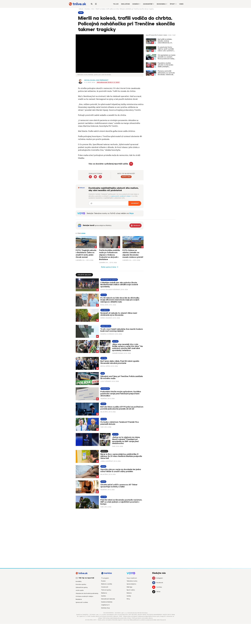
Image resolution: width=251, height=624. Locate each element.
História (103, 358)
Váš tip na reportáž (86, 578)
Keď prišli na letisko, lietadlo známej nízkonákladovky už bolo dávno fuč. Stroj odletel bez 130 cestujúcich (165, 41)
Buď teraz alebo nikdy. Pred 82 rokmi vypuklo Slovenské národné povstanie (119, 362)
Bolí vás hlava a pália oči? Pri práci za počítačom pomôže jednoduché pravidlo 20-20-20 (121, 408)
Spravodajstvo (131, 584)
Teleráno (103, 398)
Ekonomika (161, 4)
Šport (172, 4)
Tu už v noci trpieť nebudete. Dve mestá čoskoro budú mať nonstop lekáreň (121, 330)
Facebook (159, 582)
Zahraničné (147, 4)
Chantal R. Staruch (107, 334)
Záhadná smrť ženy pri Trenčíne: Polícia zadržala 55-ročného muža (121, 377)
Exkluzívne (125, 4)
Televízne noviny (132, 581)
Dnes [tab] (165, 35)
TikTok (158, 591)
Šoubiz (103, 581)
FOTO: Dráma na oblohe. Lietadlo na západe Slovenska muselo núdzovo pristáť (132, 253)
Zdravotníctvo (105, 326)
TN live (115, 4)
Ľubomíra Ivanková (80, 260)
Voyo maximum (132, 578)
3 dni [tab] (169, 35)
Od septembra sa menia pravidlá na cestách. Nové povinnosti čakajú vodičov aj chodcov (166, 57)
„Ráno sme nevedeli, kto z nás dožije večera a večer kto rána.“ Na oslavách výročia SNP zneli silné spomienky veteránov (127, 347)
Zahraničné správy (82, 587)
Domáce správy (81, 584)
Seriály (129, 596)
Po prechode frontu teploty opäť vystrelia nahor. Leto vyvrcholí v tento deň (166, 49)
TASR (101, 427)
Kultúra (115, 341)
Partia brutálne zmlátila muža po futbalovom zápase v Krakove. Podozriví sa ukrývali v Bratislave (109, 255)
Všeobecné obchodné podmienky (87, 593)
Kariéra (103, 596)
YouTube (159, 587)
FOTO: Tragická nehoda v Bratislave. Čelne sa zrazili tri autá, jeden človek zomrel (86, 253)
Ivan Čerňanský (102, 80)
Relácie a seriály (106, 584)
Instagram (159, 578)
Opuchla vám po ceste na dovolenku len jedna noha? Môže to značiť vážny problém (120, 470)
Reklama (104, 593)
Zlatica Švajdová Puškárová (110, 289)
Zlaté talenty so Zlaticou (109, 279)
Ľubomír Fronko (117, 353)
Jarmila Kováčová (106, 461)
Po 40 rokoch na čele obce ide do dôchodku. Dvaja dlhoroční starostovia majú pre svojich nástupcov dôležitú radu (120, 300)
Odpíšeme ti (105, 605)
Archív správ (80, 590)
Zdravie (103, 403)
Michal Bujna (89, 80)
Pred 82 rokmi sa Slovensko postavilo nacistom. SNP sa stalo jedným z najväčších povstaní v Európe (121, 502)
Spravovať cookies (82, 602)
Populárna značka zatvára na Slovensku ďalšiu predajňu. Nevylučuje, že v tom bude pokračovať (165, 65)
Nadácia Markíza (106, 602)
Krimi (93, 9)
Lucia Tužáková (105, 381)
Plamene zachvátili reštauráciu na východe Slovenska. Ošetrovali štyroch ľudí (166, 72)
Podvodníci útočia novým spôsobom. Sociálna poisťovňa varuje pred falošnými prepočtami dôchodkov (120, 394)
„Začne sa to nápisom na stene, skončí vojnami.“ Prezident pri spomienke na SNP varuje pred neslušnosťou (126, 440)
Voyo (131, 213)
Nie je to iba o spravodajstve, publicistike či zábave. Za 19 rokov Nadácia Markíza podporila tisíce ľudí (121, 456)
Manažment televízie (108, 599)
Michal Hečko (105, 366)
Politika (103, 294)
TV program (105, 578)
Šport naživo (131, 590)
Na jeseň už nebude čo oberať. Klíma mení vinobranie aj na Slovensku (118, 314)
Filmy (128, 599)
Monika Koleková (106, 318)
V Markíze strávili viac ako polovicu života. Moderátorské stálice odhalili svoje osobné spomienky (119, 285)
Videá (181, 4)
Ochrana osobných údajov (84, 596)
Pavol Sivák (104, 305)
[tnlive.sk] (77, 4)
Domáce (135, 4)
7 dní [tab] (173, 35)
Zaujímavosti (105, 310)
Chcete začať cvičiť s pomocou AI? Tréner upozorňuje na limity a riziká (118, 486)
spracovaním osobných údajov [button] (121, 196)
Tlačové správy (106, 590)
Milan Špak (104, 412)
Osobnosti (104, 587)
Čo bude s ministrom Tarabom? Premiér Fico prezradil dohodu (119, 423)
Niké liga (129, 587)
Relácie (129, 593)
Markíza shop (105, 608)
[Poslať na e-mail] (95, 177)
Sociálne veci (105, 388)
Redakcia (79, 599)
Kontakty (78, 581)
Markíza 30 (104, 451)
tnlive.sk (81, 9)
